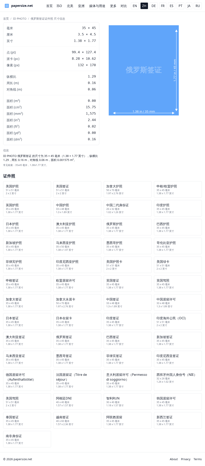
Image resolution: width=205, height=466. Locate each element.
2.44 (92, 120)
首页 (49, 6)
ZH (144, 6)
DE (154, 6)
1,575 (91, 113)
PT (180, 6)
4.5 (93, 34)
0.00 (92, 101)
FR (163, 6)
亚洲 (81, 6)
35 (84, 28)
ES (171, 6)
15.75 (91, 107)
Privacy (185, 459)
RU (198, 6)
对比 (124, 6)
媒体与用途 (97, 6)
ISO (59, 6)
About (174, 459)
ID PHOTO (19, 18)
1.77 (92, 41)
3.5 (81, 34)
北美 (70, 6)
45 (94, 28)
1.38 (78, 41)
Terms (198, 459)
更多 (113, 6)
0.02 (92, 126)
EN (135, 6)
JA (189, 6)
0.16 (92, 139)
